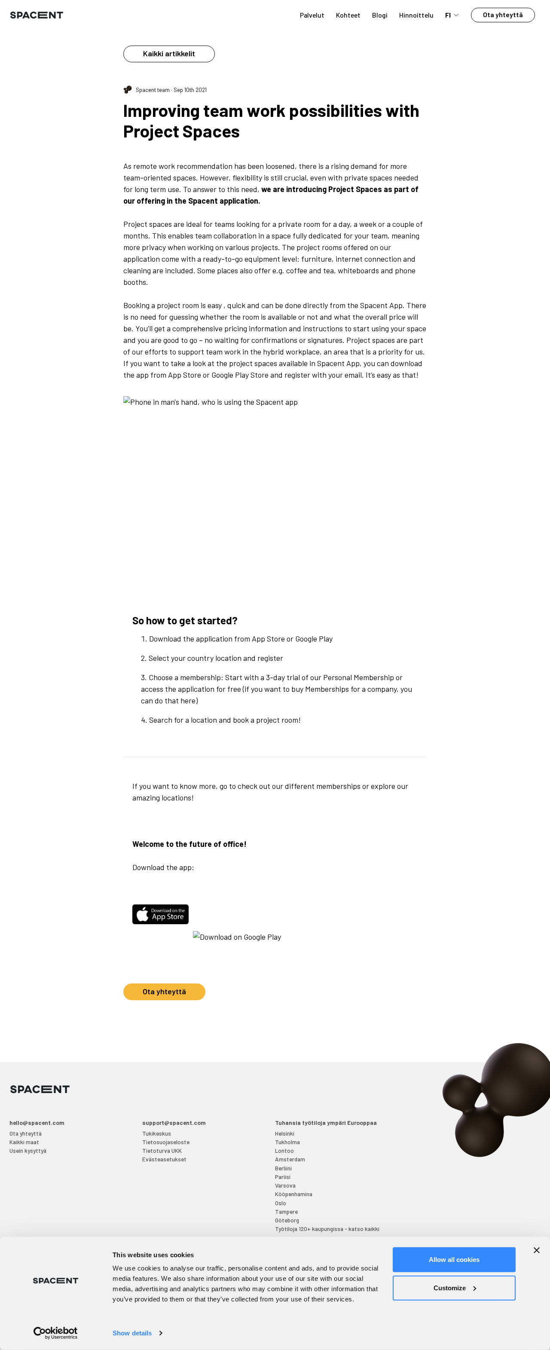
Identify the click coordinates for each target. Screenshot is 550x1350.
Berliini (283, 1168)
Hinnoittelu (416, 15)
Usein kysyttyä (27, 1150)
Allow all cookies (454, 1259)
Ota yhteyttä (503, 14)
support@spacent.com (174, 1122)
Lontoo (284, 1150)
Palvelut (312, 15)
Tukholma (287, 1141)
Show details (132, 1333)
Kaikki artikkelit (169, 53)
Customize (450, 1287)
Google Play (314, 638)
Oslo (280, 1202)
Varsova (285, 1185)
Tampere (286, 1211)
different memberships (323, 786)
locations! (178, 797)
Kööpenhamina (293, 1193)
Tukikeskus (156, 1133)
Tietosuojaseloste (165, 1141)
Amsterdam (290, 1159)
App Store (268, 638)
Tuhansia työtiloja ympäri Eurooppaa (326, 1122)
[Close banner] (537, 1250)
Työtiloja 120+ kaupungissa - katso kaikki (327, 1228)
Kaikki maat (24, 1141)
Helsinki (284, 1133)
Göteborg (287, 1220)
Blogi (380, 15)
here (188, 700)
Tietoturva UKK (162, 1150)
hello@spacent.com (36, 1122)
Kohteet (348, 15)
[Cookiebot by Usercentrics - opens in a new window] (55, 1333)
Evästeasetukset (164, 1159)
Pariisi (282, 1176)
